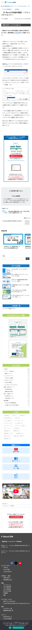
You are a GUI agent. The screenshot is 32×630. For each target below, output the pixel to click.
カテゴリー (5, 503)
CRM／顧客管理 (7, 587)
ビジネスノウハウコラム (17, 385)
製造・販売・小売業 (19, 435)
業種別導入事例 (17, 391)
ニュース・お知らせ (16, 371)
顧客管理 (7, 438)
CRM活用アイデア (17, 398)
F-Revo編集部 (4, 18)
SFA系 (17, 418)
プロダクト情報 (17, 378)
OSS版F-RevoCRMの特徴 (17, 405)
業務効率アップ (9, 433)
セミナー (7, 428)
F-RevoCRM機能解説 (7, 9)
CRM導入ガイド (17, 396)
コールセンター (8, 425)
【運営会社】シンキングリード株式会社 (11, 541)
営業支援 (7, 430)
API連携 (7, 415)
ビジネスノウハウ (16, 380)
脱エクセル (7, 435)
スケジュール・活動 (20, 425)
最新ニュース (17, 373)
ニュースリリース (16, 376)
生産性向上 (20, 433)
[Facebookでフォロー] (11, 563)
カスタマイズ (8, 423)
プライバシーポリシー (18, 627)
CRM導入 (22, 415)
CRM (14, 415)
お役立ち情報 (17, 382)
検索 (4, 256)
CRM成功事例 (17, 389)
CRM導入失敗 (8, 418)
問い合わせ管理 (7, 591)
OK (10, 627)
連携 (4, 595)
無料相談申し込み (7, 579)
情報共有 (16, 430)
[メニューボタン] (2, 2)
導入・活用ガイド (16, 394)
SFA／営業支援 (7, 589)
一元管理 (16, 428)
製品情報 (17, 9)
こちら (16, 33)
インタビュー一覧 (7, 608)
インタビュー (19, 420)
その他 (16, 369)
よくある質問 (8, 420)
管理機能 (5, 593)
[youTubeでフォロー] (20, 563)
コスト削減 (19, 423)
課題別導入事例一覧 (8, 610)
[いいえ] (30, 625)
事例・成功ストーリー (16, 387)
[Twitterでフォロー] (16, 563)
